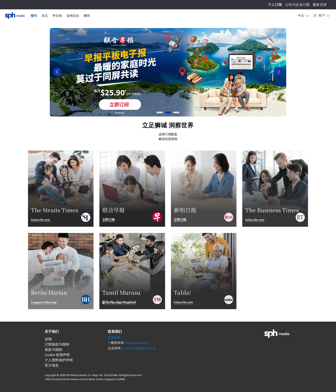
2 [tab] (168, 112)
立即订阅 (108, 220)
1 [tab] (160, 112)
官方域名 (52, 365)
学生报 (57, 16)
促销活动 (72, 16)
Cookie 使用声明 (57, 355)
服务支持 (320, 4)
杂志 (45, 16)
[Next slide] (279, 71)
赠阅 (87, 16)
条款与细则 (53, 349)
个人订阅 (275, 4)
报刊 (34, 16)
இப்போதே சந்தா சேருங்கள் (119, 302)
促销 (48, 339)
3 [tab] (176, 112)
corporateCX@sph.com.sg (139, 348)
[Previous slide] (57, 71)
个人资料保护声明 (59, 360)
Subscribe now (40, 220)
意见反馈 (114, 337)
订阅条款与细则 (57, 344)
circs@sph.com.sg (136, 343)
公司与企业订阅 (297, 4)
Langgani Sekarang (44, 302)
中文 (301, 16)
